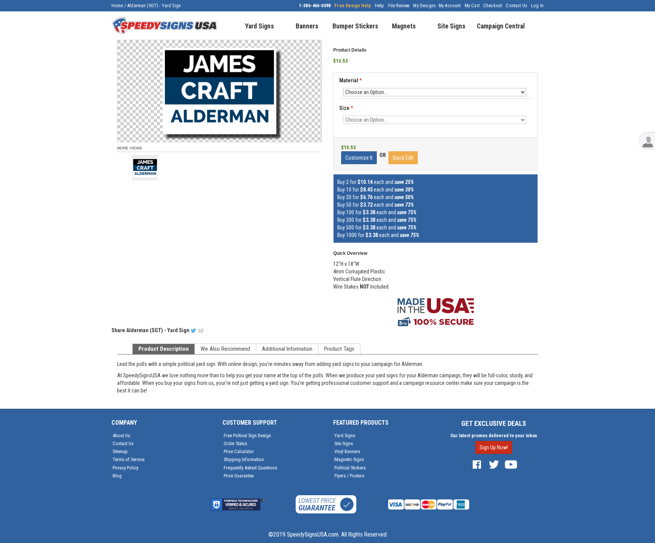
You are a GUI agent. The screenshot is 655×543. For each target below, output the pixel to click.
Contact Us (516, 5)
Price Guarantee (239, 476)
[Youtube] (511, 464)
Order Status (235, 443)
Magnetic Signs (349, 459)
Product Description (163, 348)
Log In (537, 5)
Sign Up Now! (493, 447)
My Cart (472, 5)
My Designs (424, 5)
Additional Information (287, 348)
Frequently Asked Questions (250, 468)
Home (117, 5)
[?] (341, 87)
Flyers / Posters (349, 476)
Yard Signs (344, 435)
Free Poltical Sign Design (247, 435)
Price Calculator (239, 451)
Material (350, 80)
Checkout (492, 5)
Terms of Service (128, 459)
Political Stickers (350, 468)
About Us (121, 435)
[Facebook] (477, 464)
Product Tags (339, 348)
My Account (450, 5)
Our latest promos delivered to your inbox (493, 435)
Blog (117, 476)
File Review (399, 5)
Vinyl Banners (347, 451)
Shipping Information (244, 459)
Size (346, 108)
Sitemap (120, 451)
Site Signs (343, 443)
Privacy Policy (125, 468)
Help (379, 5)
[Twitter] (494, 464)
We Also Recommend (225, 348)
